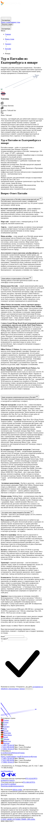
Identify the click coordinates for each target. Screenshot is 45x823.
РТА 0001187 (27, 782)
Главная (8, 34)
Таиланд (8, 44)
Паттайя (8, 49)
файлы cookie (17, 789)
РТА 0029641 (11, 784)
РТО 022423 (29, 778)
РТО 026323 (10, 780)
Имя (3, 636)
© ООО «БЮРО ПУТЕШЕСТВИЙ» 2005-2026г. (18, 819)
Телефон (4, 639)
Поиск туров (9, 39)
